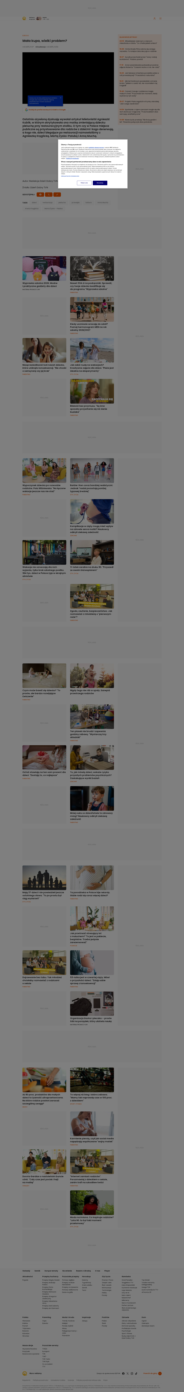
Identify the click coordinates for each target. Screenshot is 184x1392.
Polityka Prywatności (72, 158)
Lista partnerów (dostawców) (70, 176)
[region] (93, 164)
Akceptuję (100, 183)
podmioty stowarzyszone (96, 147)
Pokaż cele (84, 183)
